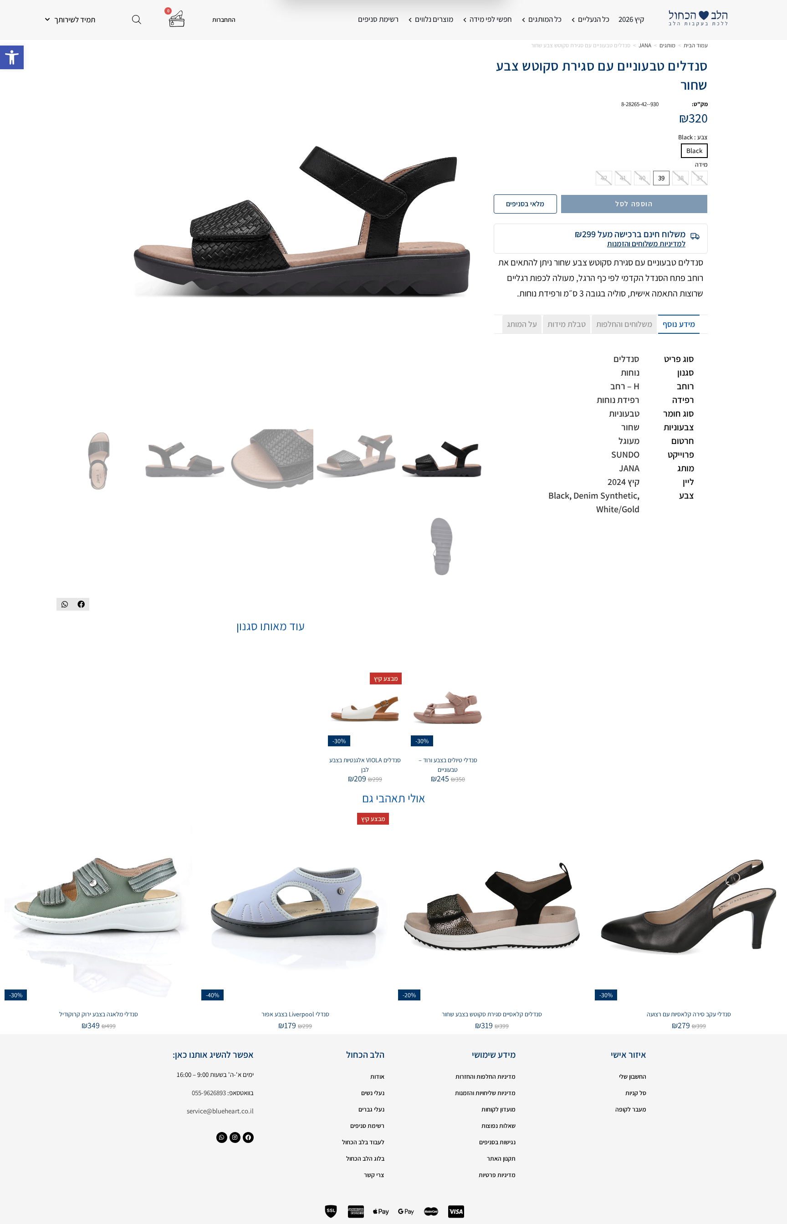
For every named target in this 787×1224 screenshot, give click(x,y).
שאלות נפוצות (498, 1126)
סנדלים (626, 359)
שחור (630, 427)
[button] (12, 57)
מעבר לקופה (630, 1109)
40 (642, 177)
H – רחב (624, 386)
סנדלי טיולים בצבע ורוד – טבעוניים (448, 765)
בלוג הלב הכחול (365, 1158)
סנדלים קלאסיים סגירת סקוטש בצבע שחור (492, 1014)
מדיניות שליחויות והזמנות (485, 1093)
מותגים (667, 45)
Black (694, 150)
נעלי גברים (371, 1109)
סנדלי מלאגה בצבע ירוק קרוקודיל (98, 1014)
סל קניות (635, 1093)
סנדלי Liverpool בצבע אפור (295, 1014)
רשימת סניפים (367, 1126)
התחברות (223, 19)
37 (699, 177)
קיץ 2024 (623, 482)
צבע (693, 137)
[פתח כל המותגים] (523, 20)
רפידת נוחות (618, 400)
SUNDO (625, 454)
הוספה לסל (634, 204)
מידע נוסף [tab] (679, 324)
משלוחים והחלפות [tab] (624, 324)
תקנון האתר (501, 1158)
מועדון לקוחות (498, 1109)
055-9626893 (209, 1092)
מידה (701, 164)
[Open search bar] (136, 19)
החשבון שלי (632, 1076)
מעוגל (628, 441)
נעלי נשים (372, 1093)
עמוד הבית (696, 45)
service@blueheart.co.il (220, 1111)
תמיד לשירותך (74, 20)
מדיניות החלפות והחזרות (485, 1076)
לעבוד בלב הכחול (363, 1142)
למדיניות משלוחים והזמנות (646, 244)
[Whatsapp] (221, 1137)
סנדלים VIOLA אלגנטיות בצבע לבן (365, 765)
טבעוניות (624, 413)
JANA (645, 45)
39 (661, 177)
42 (604, 177)
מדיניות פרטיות (497, 1175)
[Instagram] (235, 1137)
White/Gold (617, 509)
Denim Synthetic (605, 495)
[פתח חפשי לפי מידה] (464, 20)
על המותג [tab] (522, 324)
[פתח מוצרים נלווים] (410, 20)
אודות (377, 1076)
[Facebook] (248, 1137)
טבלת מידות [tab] (566, 324)
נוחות (630, 372)
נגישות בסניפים (497, 1142)
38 (680, 177)
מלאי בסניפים (525, 204)
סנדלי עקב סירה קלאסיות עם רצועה (689, 1014)
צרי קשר (374, 1175)
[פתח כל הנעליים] (573, 20)
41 (623, 177)
